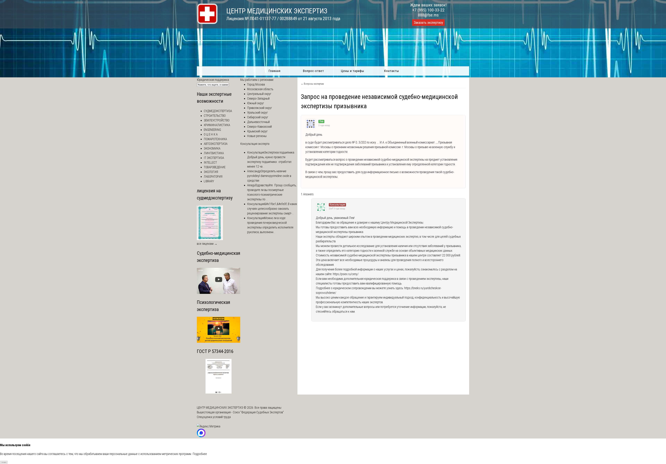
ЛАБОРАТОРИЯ (213, 176)
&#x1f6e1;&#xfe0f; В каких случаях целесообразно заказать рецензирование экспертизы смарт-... (272, 208)
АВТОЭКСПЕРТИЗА (216, 144)
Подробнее (200, 454)
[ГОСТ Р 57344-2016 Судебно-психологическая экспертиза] (219, 392)
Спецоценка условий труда (214, 417)
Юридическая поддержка (213, 80)
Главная (274, 71)
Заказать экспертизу (428, 22)
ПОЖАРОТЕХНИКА (215, 139)
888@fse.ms (428, 15)
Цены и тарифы (352, 71)
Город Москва (256, 84)
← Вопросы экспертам (312, 83)
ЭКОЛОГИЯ (211, 172)
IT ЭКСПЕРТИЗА (214, 158)
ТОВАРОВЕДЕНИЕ (214, 167)
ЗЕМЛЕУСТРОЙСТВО (216, 120)
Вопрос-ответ (313, 71)
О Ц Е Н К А (211, 134)
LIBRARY (209, 181)
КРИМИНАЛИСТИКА (217, 125)
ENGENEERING (212, 129)
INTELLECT (210, 162)
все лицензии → (207, 243)
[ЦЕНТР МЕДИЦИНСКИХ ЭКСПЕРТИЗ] (207, 23)
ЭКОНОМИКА (212, 148)
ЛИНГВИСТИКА (214, 153)
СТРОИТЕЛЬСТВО (215, 115)
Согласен (4, 462)
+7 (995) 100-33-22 (428, 10)
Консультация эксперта (254, 144)
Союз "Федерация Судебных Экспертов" (258, 412)
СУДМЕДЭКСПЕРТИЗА (218, 111)
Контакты (391, 71)
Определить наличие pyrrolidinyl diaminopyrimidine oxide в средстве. (269, 175)
